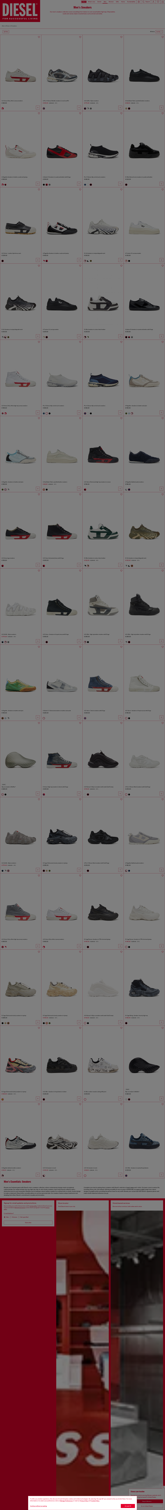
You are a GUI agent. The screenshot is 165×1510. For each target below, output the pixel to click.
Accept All (128, 1506)
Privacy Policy (84, 1501)
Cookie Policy (95, 1501)
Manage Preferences (66, 1501)
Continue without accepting (38, 1506)
